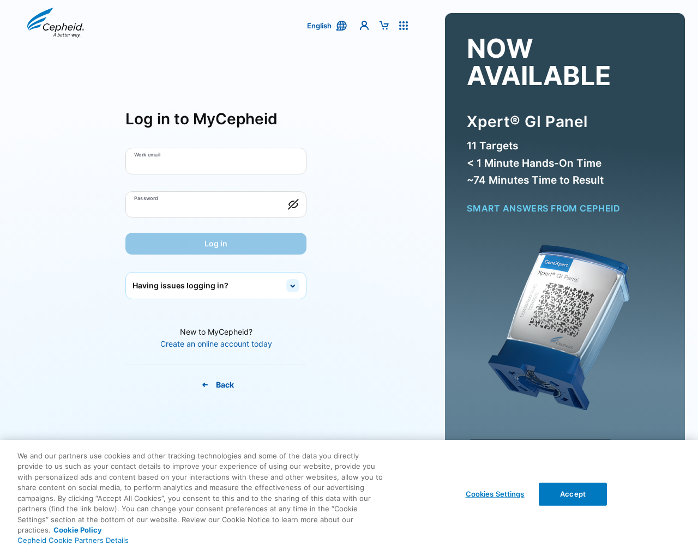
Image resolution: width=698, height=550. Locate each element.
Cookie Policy (77, 529)
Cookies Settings (495, 493)
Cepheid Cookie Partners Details (73, 540)
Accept (573, 493)
